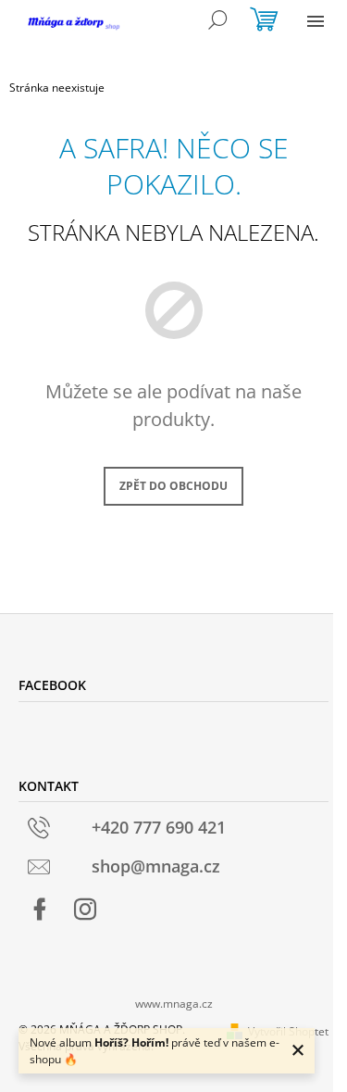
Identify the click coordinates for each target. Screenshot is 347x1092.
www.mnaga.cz (174, 1003)
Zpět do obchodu (173, 486)
